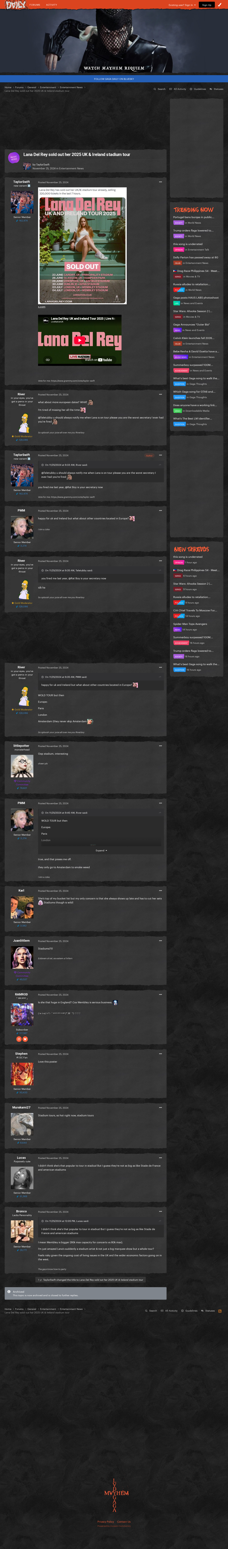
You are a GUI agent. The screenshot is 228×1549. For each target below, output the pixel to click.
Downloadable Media (197, 410)
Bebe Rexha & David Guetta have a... (196, 351)
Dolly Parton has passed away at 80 (195, 257)
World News (194, 222)
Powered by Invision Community (114, 1525)
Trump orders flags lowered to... (193, 230)
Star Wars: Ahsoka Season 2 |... (192, 311)
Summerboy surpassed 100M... (193, 364)
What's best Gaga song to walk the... (196, 378)
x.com (41, 306)
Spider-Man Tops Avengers (190, 623)
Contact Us (124, 1521)
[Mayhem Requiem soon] (114, 41)
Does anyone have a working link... (195, 405)
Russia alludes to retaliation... (191, 284)
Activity (51, 4)
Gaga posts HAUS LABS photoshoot (196, 297)
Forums (35, 4)
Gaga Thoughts (198, 383)
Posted (53, 182)
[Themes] (219, 4)
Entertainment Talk (198, 249)
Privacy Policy (105, 1521)
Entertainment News (71, 168)
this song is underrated (187, 243)
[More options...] (160, 182)
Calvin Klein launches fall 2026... (193, 337)
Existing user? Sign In (181, 5)
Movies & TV (193, 276)
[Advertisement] (85, 121)
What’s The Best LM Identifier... (192, 418)
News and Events (193, 303)
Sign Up (206, 5)
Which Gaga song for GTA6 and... (194, 391)
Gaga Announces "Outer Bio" (191, 324)
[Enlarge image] (82, 245)
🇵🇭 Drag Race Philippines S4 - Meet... (196, 270)
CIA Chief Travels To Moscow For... (195, 610)
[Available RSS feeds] (219, 1310)
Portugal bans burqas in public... (193, 217)
